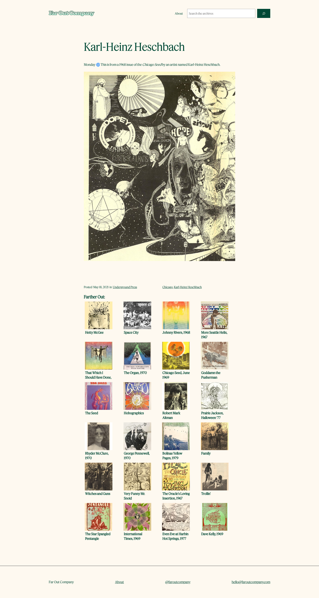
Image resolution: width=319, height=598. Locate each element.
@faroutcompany (178, 582)
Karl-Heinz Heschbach (188, 287)
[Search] (263, 13)
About (119, 582)
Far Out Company (61, 582)
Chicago (167, 287)
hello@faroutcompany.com (251, 582)
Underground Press (125, 287)
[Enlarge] (230, 76)
